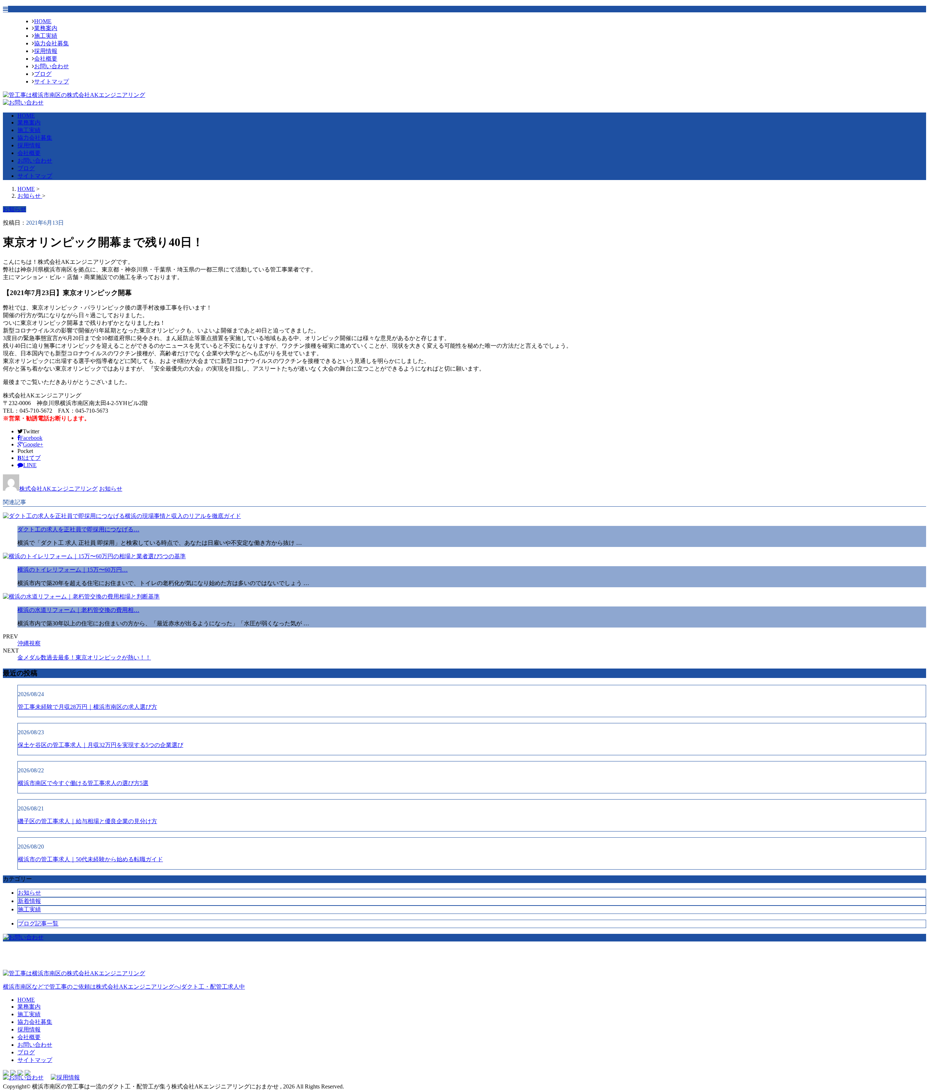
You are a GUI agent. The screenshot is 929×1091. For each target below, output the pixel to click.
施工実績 (45, 36)
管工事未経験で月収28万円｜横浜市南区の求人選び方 (87, 707)
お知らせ (110, 489)
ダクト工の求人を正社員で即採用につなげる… (78, 529)
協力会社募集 (51, 43)
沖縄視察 (29, 643)
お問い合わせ (51, 66)
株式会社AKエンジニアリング (58, 489)
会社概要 (45, 59)
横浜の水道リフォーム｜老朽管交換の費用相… (78, 610)
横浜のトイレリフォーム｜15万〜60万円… (72, 570)
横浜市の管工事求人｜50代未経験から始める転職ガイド (90, 859)
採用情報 (45, 51)
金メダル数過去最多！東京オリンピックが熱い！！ (84, 657)
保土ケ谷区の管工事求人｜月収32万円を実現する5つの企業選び (100, 745)
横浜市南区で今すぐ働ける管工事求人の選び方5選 (83, 783)
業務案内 (45, 28)
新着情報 (29, 901)
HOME (43, 21)
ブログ (43, 74)
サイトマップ (51, 81)
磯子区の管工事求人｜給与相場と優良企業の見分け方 (87, 821)
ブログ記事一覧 (38, 923)
